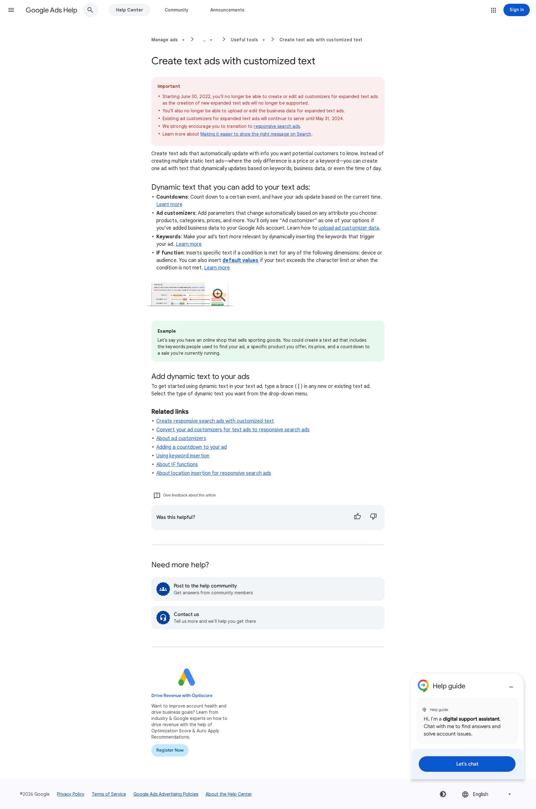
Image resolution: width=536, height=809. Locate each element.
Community (177, 10)
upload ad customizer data (349, 228)
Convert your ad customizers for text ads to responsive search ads (233, 430)
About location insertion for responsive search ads (213, 473)
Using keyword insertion (182, 456)
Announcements (227, 10)
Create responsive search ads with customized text (215, 421)
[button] (11, 9)
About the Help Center (229, 794)
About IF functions (177, 464)
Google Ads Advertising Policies (165, 794)
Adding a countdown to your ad (191, 447)
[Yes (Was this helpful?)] (357, 517)
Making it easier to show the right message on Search (255, 134)
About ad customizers (181, 438)
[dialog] (467, 726)
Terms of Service (109, 794)
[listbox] (487, 794)
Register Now (170, 750)
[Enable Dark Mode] (443, 794)
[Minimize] (511, 684)
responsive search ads (277, 126)
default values (240, 260)
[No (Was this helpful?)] (373, 517)
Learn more (169, 204)
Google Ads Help (51, 10)
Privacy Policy (70, 794)
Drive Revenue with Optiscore (181, 695)
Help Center (129, 10)
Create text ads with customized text (321, 40)
